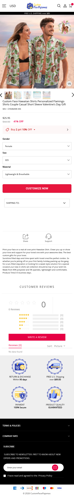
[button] (8, 55)
